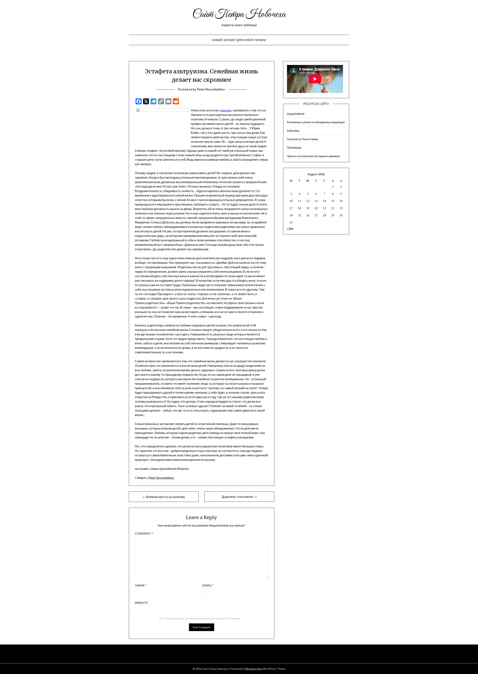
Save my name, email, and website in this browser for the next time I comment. (202, 618)
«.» (225, 110)
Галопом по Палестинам (302, 139)
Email (207, 585)
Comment (144, 533)
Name (140, 585)
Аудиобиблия (295, 113)
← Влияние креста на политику (163, 497)
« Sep (290, 228)
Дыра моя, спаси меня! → (239, 496)
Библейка (293, 130)
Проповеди (294, 147)
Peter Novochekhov (211, 89)
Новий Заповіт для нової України (239, 40)
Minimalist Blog (254, 668)
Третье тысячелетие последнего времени (313, 156)
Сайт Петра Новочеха (239, 14)
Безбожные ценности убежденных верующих (316, 122)
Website (141, 602)
